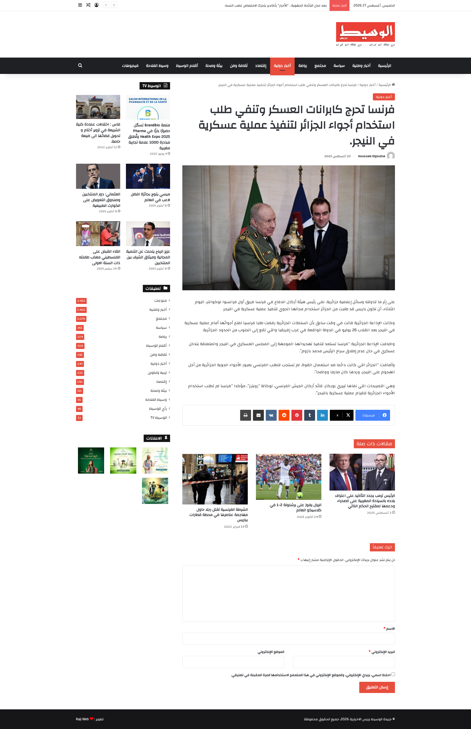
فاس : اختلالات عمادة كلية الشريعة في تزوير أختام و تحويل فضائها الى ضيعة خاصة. (98, 133)
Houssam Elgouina (371, 156)
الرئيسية (384, 65)
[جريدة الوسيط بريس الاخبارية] (365, 34)
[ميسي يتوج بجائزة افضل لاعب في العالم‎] (148, 176)
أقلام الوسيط (187, 65)
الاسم (389, 628)
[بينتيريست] (296, 415)
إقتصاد (260, 65)
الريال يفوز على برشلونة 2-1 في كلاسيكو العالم (295, 507)
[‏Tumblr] (309, 415)
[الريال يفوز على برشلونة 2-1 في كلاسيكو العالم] (288, 477)
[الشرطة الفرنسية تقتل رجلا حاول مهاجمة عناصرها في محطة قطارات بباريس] (215, 479)
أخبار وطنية (361, 65)
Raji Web (82, 719)
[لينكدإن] (322, 415)
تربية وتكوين (157, 372)
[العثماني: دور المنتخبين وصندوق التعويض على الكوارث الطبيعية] (98, 176)
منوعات (160, 300)
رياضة (302, 65)
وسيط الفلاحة (157, 65)
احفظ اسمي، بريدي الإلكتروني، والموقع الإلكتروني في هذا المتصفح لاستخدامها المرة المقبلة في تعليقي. (311, 675)
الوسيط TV (158, 417)
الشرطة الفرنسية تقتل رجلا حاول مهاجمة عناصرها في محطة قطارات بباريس (218, 515)
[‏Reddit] (284, 415)
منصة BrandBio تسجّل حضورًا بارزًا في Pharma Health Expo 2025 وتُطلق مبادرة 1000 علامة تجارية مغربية (149, 137)
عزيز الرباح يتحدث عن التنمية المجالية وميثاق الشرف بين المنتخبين (148, 257)
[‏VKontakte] (271, 415)
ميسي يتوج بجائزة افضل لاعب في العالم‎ (150, 197)
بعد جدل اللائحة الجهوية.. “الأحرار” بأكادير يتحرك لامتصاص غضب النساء (276, 5)
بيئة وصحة (214, 65)
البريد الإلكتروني (382, 652)
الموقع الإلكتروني (271, 652)
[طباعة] (245, 415)
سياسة (339, 65)
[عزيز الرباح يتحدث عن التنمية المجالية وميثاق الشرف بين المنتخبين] (148, 233)
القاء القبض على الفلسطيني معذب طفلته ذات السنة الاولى (99, 257)
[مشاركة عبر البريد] (258, 415)
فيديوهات (130, 65)
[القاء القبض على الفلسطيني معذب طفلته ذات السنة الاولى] (98, 233)
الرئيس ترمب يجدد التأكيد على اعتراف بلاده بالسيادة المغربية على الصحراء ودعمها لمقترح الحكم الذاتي (365, 501)
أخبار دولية (282, 65)
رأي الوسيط (158, 408)
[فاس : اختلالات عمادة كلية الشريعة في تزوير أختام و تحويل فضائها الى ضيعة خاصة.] (98, 107)
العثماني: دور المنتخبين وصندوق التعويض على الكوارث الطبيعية (101, 200)
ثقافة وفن (238, 65)
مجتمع (320, 65)
